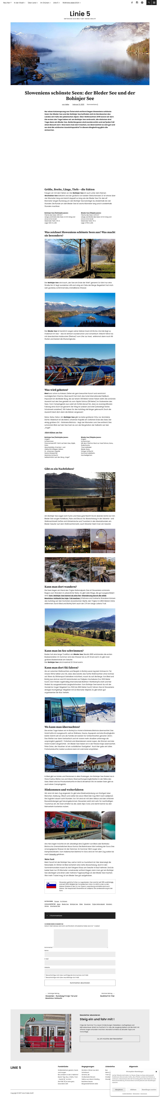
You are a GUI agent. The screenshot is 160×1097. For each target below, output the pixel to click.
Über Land (32, 3)
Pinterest (142, 2)
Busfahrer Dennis (87, 1081)
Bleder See (65, 904)
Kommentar (49, 947)
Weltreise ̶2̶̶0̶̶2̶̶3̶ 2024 (71, 3)
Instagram (137, 2)
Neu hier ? (7, 3)
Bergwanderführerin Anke (90, 1084)
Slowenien (87, 904)
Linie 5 (55, 3)
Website (47, 967)
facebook (131, 2)
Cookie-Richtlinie (127, 1093)
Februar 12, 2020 (78, 104)
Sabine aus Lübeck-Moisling (90, 1079)
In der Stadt (19, 3)
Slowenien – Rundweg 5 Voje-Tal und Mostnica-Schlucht (61, 995)
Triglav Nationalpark (98, 904)
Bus (106, 1070)
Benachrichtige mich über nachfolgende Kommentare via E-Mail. (67, 975)
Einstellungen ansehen (149, 1090)
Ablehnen (133, 1090)
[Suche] (148, 2)
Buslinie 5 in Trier (98, 994)
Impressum (143, 1093)
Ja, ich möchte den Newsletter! (110, 1039)
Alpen (59, 904)
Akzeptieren (119, 1090)
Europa (57, 901)
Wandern (109, 904)
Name (46, 950)
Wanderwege (109, 1079)
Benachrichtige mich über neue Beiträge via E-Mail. (62, 977)
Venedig (52, 854)
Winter (47, 906)
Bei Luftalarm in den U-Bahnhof (68, 1075)
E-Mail (46, 959)
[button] (156, 1072)
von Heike (65, 104)
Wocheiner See (55, 906)
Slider (81, 904)
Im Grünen (44, 3)
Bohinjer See (74, 904)
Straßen (108, 1077)
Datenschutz (136, 1093)
